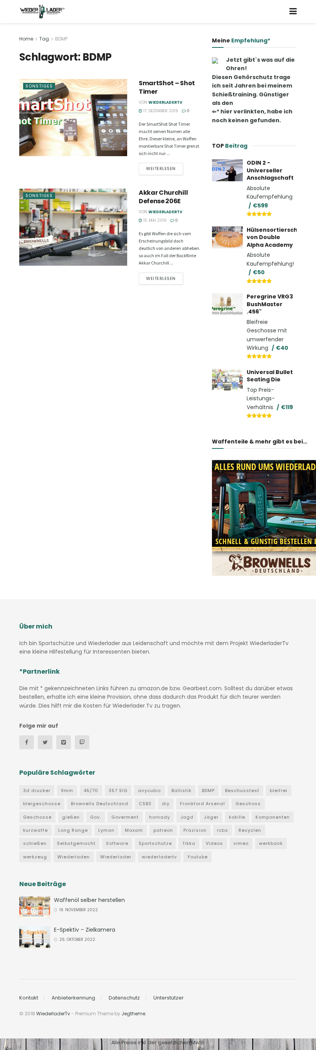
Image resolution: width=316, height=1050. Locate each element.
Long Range (73, 830)
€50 (259, 272)
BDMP (61, 38)
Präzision (195, 830)
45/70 (91, 790)
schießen (35, 843)
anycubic (149, 790)
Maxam (134, 830)
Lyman (106, 830)
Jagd (186, 817)
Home (26, 38)
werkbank (271, 843)
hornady (159, 817)
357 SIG (118, 790)
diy (166, 804)
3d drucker (36, 790)
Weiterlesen (161, 168)
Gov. (95, 817)
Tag (44, 38)
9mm (67, 790)
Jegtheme (133, 1013)
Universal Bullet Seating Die (270, 376)
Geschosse (37, 817)
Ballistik (181, 790)
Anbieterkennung (73, 997)
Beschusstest (242, 790)
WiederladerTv (165, 102)
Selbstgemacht (76, 843)
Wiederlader (115, 857)
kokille (237, 817)
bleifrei (278, 790)
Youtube (197, 857)
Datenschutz (124, 997)
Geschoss (248, 804)
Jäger (211, 817)
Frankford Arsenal (202, 804)
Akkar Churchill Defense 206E (163, 197)
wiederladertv (159, 857)
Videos (214, 843)
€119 (287, 407)
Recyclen (250, 830)
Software (117, 843)
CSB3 (145, 804)
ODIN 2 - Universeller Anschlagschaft (270, 170)
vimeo (241, 843)
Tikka (188, 843)
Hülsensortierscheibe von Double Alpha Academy (279, 237)
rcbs (222, 830)
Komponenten (272, 817)
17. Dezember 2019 (160, 111)
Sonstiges (39, 86)
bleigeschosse (42, 804)
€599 (260, 205)
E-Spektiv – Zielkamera (84, 930)
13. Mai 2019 (154, 220)
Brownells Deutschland (99, 804)
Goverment (125, 817)
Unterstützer (168, 997)
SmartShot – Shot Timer (167, 87)
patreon (163, 830)
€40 (282, 348)
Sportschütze (155, 843)
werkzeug (35, 857)
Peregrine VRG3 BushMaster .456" (270, 304)
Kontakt (28, 997)
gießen (71, 817)
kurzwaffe (35, 830)
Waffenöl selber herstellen (89, 900)
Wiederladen (73, 857)
